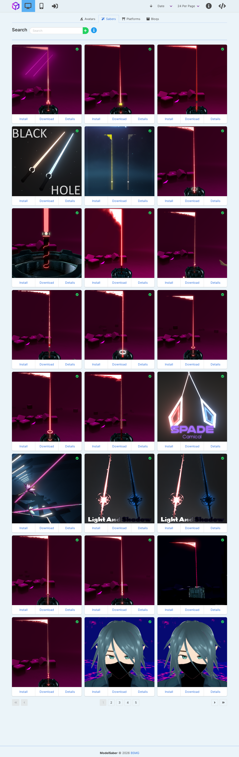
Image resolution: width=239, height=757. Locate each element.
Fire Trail (95, 396)
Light (108, 478)
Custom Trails (45, 63)
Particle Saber (98, 484)
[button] (95, 31)
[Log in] (55, 6)
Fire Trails (23, 69)
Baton (182, 69)
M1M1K (21, 138)
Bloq (35, 314)
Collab (36, 237)
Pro (214, 390)
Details (70, 119)
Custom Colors (25, 63)
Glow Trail (96, 478)
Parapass (95, 138)
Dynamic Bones (99, 69)
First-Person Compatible (31, 150)
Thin (59, 63)
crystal (60, 472)
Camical (167, 384)
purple (21, 478)
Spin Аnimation (56, 150)
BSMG (135, 753)
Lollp (92, 466)
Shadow (120, 478)
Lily (18, 466)
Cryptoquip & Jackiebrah (179, 302)
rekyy (166, 547)
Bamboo (183, 150)
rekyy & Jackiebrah (30, 225)
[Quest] (42, 6)
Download (47, 119)
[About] (209, 6)
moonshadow (98, 629)
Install (23, 119)
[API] (222, 6)
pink (32, 478)
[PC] (28, 6)
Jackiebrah (24, 57)
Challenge (169, 396)
